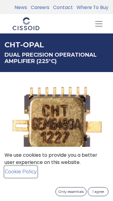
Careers (38, 7)
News (20, 7)
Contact (62, 7)
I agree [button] (98, 191)
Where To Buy (91, 7)
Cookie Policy (21, 171)
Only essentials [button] (71, 191)
